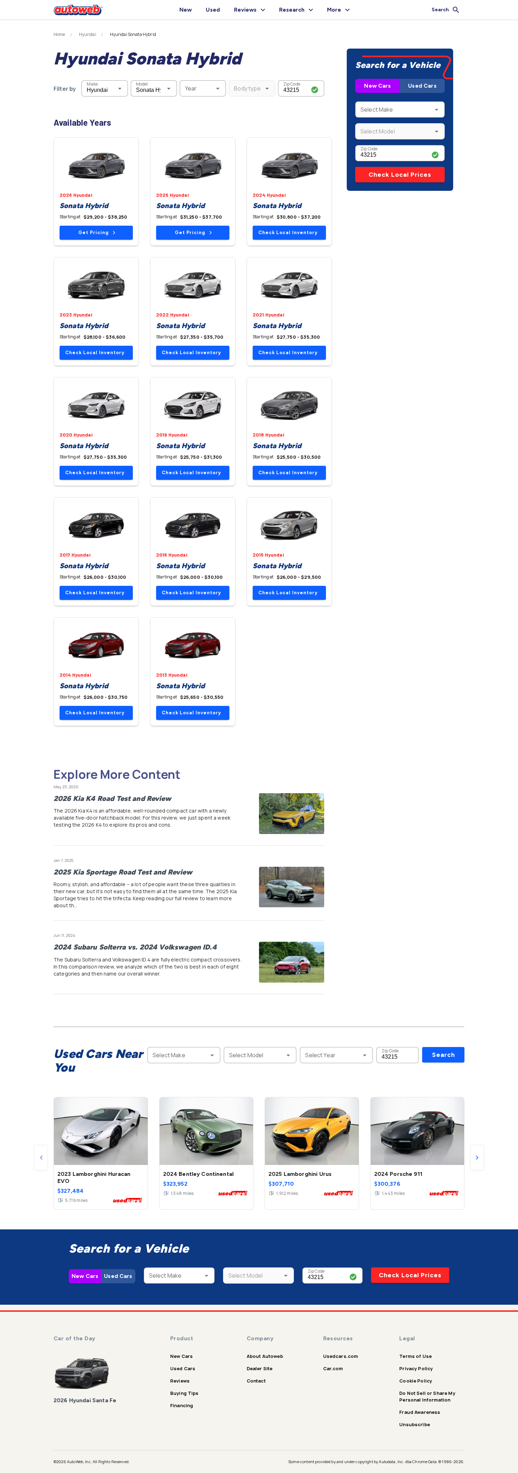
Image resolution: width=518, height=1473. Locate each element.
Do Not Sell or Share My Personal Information (427, 1396)
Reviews (180, 1381)
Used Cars (422, 85)
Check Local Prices (400, 174)
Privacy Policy (416, 1368)
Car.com (333, 1368)
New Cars (377, 85)
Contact (256, 1381)
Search (443, 1055)
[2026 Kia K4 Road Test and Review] (291, 813)
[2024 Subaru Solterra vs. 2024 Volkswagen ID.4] (291, 962)
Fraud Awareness (419, 1412)
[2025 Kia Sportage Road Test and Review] (291, 887)
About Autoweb (265, 1356)
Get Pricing (93, 232)
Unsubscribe (414, 1424)
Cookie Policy (415, 1381)
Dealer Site (260, 1368)
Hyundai (87, 34)
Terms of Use (415, 1356)
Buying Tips (184, 1393)
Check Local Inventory (287, 232)
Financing (181, 1405)
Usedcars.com (340, 1356)
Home (59, 34)
